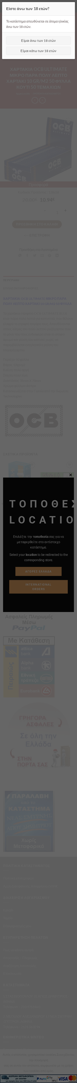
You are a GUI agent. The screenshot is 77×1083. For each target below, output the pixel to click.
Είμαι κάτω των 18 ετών (38, 51)
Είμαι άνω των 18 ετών (38, 40)
